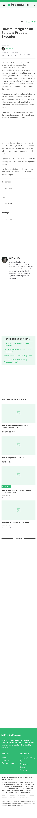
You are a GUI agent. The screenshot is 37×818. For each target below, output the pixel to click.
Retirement (24, 764)
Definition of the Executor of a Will (15, 522)
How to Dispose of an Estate (13, 458)
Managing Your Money (27, 758)
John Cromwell (7, 496)
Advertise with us (8, 763)
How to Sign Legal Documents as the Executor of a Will (16, 491)
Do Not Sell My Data (28, 805)
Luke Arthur (6, 461)
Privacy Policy (12, 797)
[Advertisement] (18, 237)
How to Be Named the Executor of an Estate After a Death (16, 427)
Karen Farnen (6, 526)
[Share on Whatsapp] (34, 21)
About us (5, 757)
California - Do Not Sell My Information (26, 797)
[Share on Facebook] (26, 21)
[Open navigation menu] (3, 4)
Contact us (5, 760)
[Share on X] (29, 21)
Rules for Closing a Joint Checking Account (18, 356)
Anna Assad (9, 49)
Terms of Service (4, 797)
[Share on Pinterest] (32, 21)
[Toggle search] (33, 5)
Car (21, 761)
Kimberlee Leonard (8, 431)
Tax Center (23, 770)
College (22, 767)
